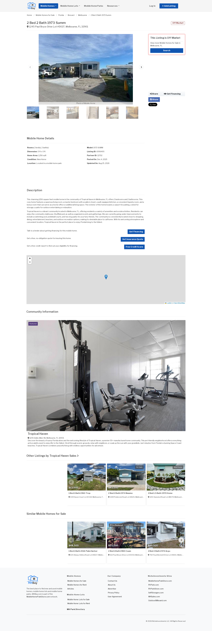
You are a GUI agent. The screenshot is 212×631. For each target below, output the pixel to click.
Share (155, 94)
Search (166, 50)
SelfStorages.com (156, 593)
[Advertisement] (86, 125)
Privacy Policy (113, 593)
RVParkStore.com (156, 589)
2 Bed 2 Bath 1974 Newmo (120, 493)
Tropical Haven (38, 434)
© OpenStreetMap (179, 303)
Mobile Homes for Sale (76, 581)
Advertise (112, 589)
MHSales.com (154, 597)
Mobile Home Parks (93, 6)
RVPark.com (153, 585)
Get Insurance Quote (132, 239)
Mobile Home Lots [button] (69, 6)
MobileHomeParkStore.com (38, 597)
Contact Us (112, 581)
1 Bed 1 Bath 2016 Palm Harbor (83, 551)
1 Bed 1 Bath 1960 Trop (79, 493)
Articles (70, 589)
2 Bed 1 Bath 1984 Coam (119, 551)
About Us (111, 585)
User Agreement (115, 597)
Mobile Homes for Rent (77, 585)
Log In (152, 6)
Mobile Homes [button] (47, 6)
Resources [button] (112, 6)
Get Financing (136, 231)
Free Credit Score (134, 247)
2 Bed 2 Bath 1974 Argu (159, 551)
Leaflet (168, 303)
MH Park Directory (76, 609)
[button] (172, 6)
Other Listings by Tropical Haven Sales (51, 455)
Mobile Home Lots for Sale (78, 599)
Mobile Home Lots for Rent (78, 603)
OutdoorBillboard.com (157, 600)
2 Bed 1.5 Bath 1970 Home (160, 493)
